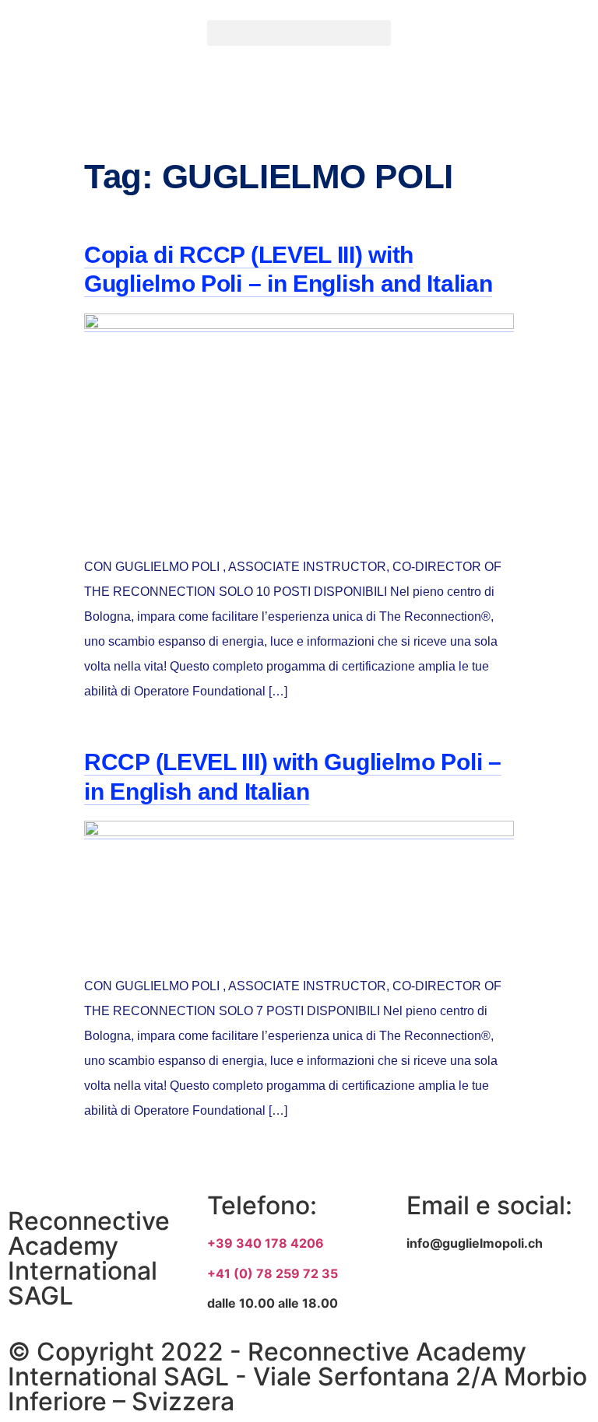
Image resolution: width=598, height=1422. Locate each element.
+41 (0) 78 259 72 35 (272, 1273)
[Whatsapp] (548, 1299)
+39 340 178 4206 (265, 1243)
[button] (299, 33)
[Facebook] (425, 1299)
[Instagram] (487, 1299)
